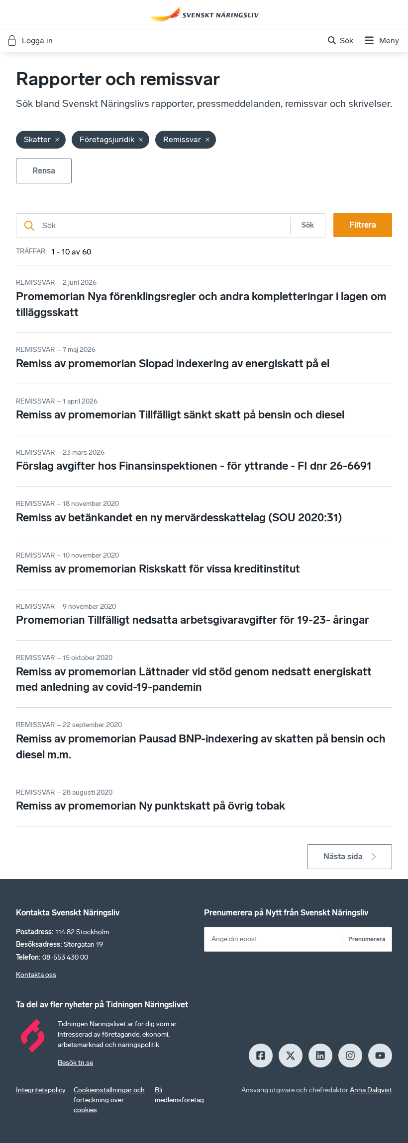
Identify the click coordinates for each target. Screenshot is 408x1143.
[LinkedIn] (320, 1055)
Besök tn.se (75, 1063)
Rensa (43, 170)
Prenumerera (367, 939)
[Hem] (204, 14)
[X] (291, 1055)
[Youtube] (380, 1055)
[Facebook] (261, 1055)
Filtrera (362, 225)
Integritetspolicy (41, 1090)
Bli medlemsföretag (179, 1095)
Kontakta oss (36, 975)
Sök (308, 225)
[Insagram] (350, 1055)
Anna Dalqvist (371, 1090)
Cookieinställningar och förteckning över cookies (109, 1100)
